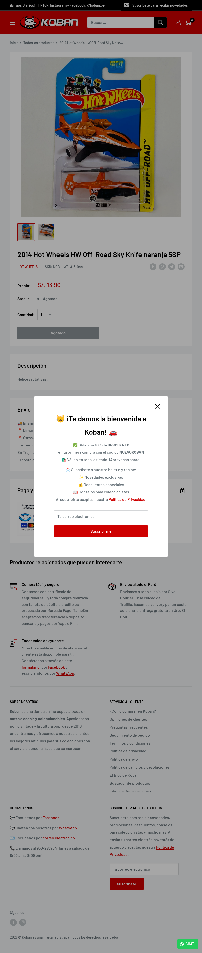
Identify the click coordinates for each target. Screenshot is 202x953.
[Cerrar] (157, 405)
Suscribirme (101, 531)
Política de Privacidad (127, 499)
